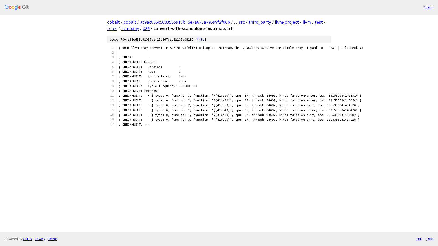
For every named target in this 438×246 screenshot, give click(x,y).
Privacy (40, 239)
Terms (52, 239)
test (319, 22)
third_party (260, 22)
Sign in (428, 7)
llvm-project (287, 22)
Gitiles (27, 239)
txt (419, 239)
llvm (307, 22)
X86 (146, 28)
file (200, 39)
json (429, 239)
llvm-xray (130, 28)
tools (112, 28)
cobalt (113, 22)
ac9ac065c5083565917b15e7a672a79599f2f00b (185, 22)
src (242, 22)
